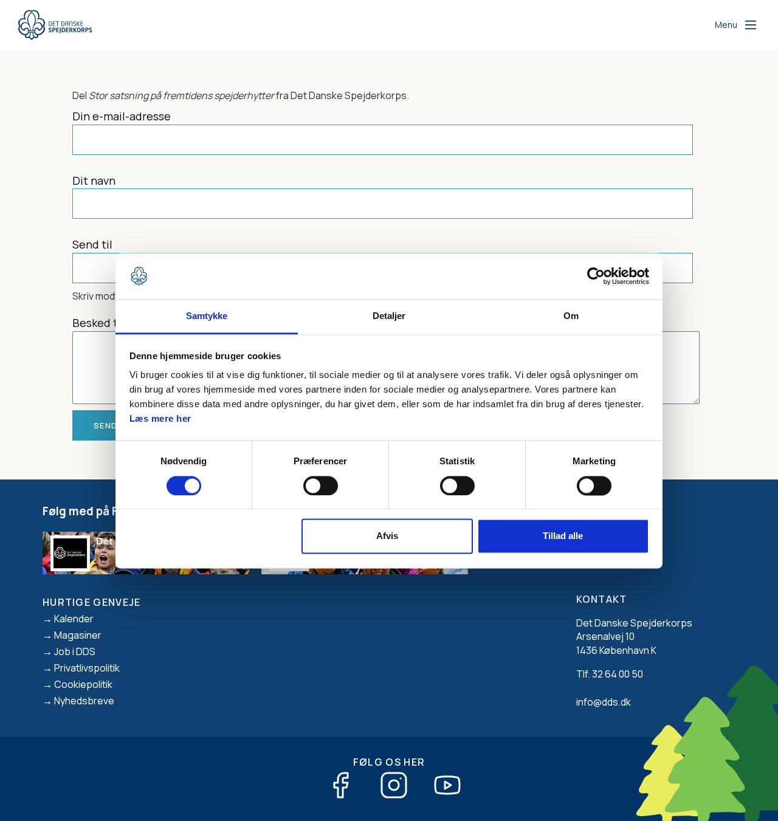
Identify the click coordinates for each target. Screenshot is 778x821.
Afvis (387, 536)
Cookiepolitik (83, 684)
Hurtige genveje (92, 602)
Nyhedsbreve (84, 700)
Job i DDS (74, 651)
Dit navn (93, 180)
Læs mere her (160, 419)
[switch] (320, 485)
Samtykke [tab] (207, 316)
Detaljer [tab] (389, 316)
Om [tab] (571, 316)
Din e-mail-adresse (121, 116)
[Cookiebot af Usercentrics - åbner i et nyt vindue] (596, 276)
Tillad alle (563, 536)
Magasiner (78, 635)
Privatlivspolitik (87, 668)
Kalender (74, 618)
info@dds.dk (603, 702)
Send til (92, 244)
